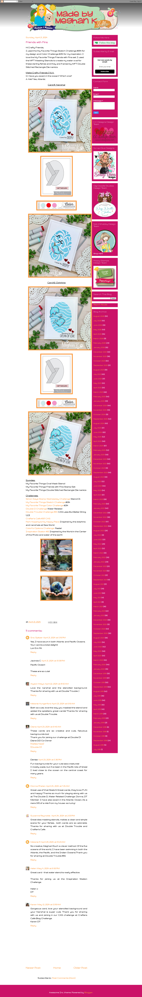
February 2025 (99, 396)
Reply (33, 652)
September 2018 (100, 740)
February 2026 (99, 343)
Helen (33, 868)
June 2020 (97, 647)
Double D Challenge (36, 509)
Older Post (80, 967)
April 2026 (97, 334)
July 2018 (97, 749)
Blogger (88, 992)
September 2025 (100, 365)
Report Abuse (100, 304)
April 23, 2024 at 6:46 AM (49, 727)
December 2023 (100, 459)
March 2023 (98, 499)
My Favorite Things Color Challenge (44, 505)
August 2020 (98, 638)
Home (57, 967)
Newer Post (33, 967)
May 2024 (97, 437)
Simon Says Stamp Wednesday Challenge (48, 499)
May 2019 (97, 705)
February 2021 (99, 611)
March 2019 (98, 714)
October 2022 (99, 521)
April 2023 (97, 495)
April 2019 (97, 709)
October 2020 (99, 629)
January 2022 (99, 562)
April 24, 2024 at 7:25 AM (57, 786)
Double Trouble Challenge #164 (42, 512)
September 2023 (100, 472)
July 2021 (97, 588)
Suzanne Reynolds (40, 815)
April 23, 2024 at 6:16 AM (63, 703)
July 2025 (97, 374)
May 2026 (97, 329)
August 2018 (98, 745)
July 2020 (97, 642)
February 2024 (99, 450)
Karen (33, 904)
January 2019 (98, 722)
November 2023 (100, 463)
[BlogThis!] (51, 622)
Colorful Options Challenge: (40, 528)
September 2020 (100, 633)
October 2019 (99, 682)
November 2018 (99, 731)
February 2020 (99, 664)
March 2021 (98, 606)
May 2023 (97, 490)
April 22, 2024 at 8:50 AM (57, 684)
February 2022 (99, 557)
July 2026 (97, 320)
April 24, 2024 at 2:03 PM (63, 815)
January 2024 (99, 454)
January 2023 (99, 508)
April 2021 (97, 602)
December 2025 (100, 352)
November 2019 (99, 678)
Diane (33, 727)
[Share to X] (53, 622)
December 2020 (100, 620)
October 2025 (99, 361)
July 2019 (97, 696)
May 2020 (97, 651)
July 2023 (97, 481)
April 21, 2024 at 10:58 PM (53, 660)
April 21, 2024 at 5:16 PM (54, 637)
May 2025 (97, 383)
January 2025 (99, 401)
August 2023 (98, 477)
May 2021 (97, 597)
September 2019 (100, 687)
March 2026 (98, 338)
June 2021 (97, 593)
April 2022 (97, 548)
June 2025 (97, 379)
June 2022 (97, 539)
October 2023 (99, 468)
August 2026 (98, 316)
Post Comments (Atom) (63, 978)
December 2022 (100, 513)
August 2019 (98, 691)
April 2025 (97, 387)
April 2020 (97, 655)
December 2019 (99, 673)
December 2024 (100, 405)
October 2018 (99, 736)
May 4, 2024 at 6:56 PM (48, 868)
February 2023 (99, 504)
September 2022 (100, 526)
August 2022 (98, 530)
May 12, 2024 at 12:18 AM (49, 904)
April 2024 (97, 441)
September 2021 (100, 580)
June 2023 (97, 486)
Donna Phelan (38, 786)
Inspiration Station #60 (37, 531)
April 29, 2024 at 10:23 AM (53, 842)
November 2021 (99, 571)
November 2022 (100, 517)
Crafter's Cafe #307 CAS (38, 518)
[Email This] (49, 622)
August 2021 (98, 584)
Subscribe (105, 71)
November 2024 (100, 410)
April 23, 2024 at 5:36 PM (50, 759)
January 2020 (99, 669)
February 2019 (99, 718)
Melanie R (35, 842)
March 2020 (98, 660)
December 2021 (99, 566)
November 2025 (100, 356)
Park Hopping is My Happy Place (43, 522)
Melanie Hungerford (40, 703)
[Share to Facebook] (54, 622)
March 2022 (98, 553)
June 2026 (97, 325)
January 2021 (98, 615)
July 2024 (97, 428)
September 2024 (100, 419)
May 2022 (97, 544)
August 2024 (98, 423)
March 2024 (98, 446)
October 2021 (99, 575)
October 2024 (99, 414)
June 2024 (97, 432)
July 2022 (97, 535)
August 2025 (98, 370)
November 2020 (100, 624)
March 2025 (98, 392)
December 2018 (99, 727)
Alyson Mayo (37, 684)
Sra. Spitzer (36, 637)
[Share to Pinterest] (56, 622)
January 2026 (99, 347)
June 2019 (97, 700)
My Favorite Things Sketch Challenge (45, 502)
